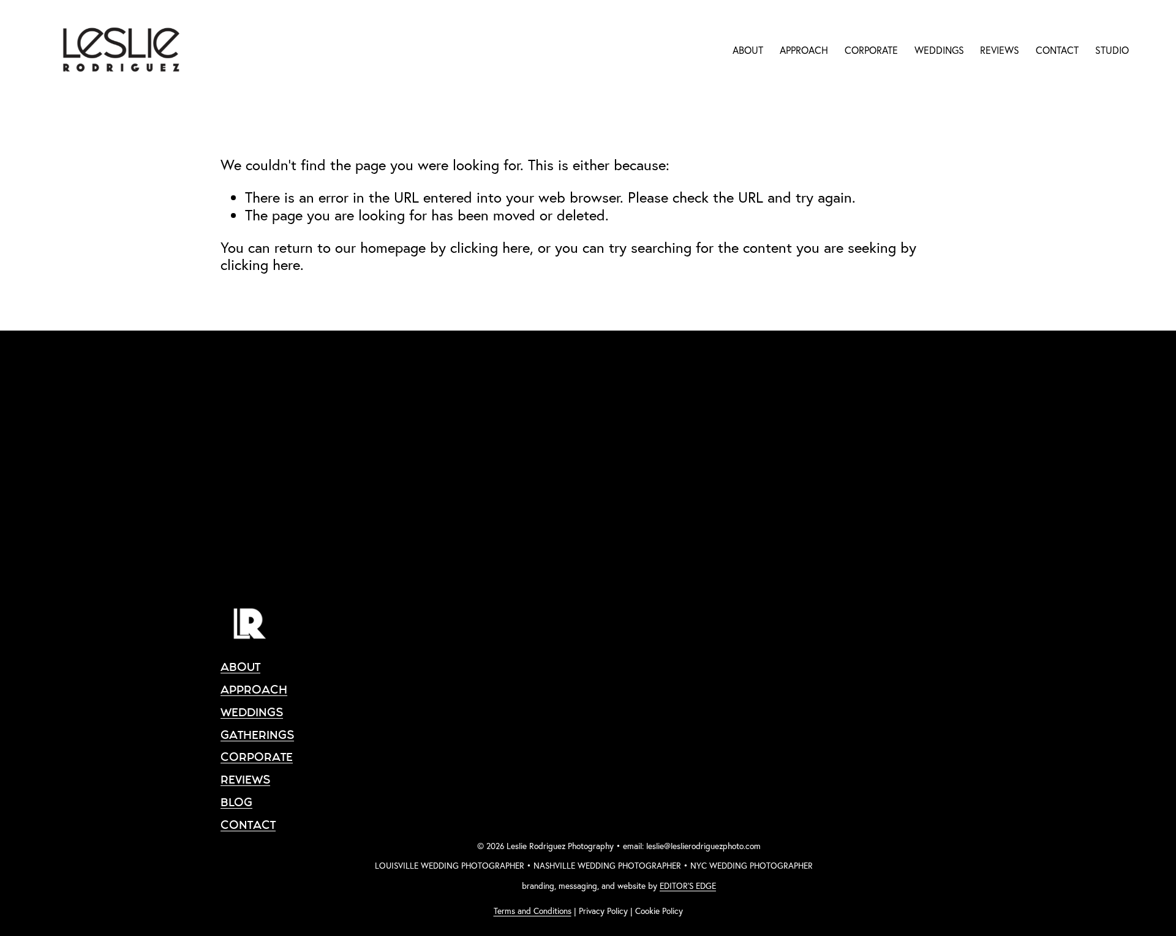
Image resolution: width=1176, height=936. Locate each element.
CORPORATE (871, 50)
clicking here (490, 247)
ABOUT (748, 50)
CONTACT (1057, 50)
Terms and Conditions (532, 911)
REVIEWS (999, 50)
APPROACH (804, 50)
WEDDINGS (939, 50)
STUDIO (1112, 50)
